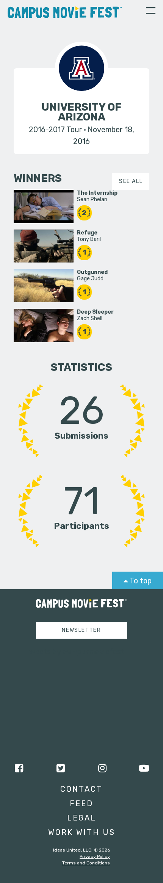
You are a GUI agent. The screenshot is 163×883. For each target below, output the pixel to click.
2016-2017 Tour (55, 129)
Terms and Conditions (86, 863)
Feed (81, 803)
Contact (81, 789)
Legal (81, 817)
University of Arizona (81, 112)
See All (131, 181)
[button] (150, 12)
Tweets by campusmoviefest (74, 651)
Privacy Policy (95, 856)
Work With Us (81, 832)
